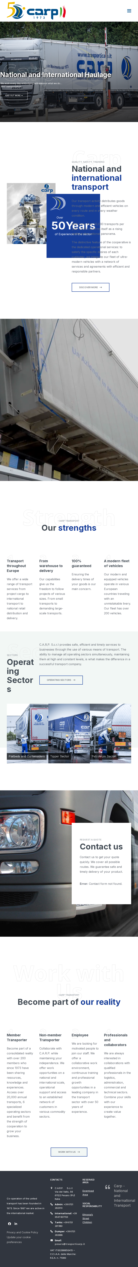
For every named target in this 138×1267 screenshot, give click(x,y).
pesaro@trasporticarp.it (70, 1244)
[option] (27, 733)
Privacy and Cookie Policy (22, 1232)
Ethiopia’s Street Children (87, 1218)
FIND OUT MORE (13, 95)
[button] (129, 10)
